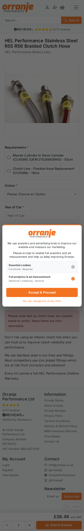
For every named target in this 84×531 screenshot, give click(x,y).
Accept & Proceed (42, 292)
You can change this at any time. (42, 301)
